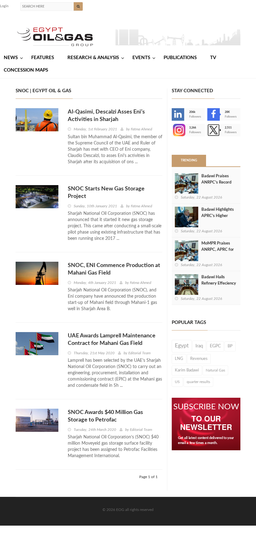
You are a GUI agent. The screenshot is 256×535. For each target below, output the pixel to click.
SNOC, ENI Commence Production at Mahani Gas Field (114, 269)
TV (213, 57)
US (177, 382)
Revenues (199, 359)
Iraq (199, 346)
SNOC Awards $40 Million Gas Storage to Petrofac (105, 416)
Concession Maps (26, 70)
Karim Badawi (187, 370)
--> (172, 130)
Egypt (182, 346)
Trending (189, 160)
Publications (180, 57)
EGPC (215, 346)
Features (42, 57)
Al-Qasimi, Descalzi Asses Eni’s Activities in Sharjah (106, 115)
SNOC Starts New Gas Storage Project (106, 192)
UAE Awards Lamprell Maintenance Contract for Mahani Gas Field (111, 339)
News (11, 57)
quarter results (198, 382)
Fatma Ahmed (141, 129)
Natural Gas (215, 370)
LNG (179, 359)
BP (230, 346)
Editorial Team (139, 353)
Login (4, 6)
